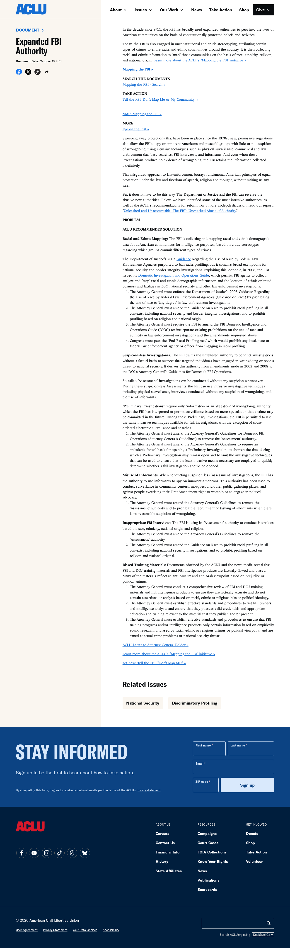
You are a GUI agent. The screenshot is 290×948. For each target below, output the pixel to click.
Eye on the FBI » (136, 129)
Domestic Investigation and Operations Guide (173, 275)
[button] (37, 72)
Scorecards (207, 889)
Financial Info (167, 852)
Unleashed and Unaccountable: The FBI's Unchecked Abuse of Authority (180, 210)
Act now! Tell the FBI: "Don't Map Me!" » (154, 663)
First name (203, 745)
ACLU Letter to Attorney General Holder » (155, 644)
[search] (268, 923)
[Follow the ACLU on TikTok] (59, 853)
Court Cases (208, 843)
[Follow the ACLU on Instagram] (46, 853)
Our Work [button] (169, 9)
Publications (208, 880)
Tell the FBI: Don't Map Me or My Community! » (160, 99)
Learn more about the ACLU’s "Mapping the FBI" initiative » (199, 60)
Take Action (220, 9)
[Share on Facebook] (19, 73)
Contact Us (165, 843)
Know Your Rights (213, 861)
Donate (252, 833)
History (162, 861)
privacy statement (149, 790)
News (196, 9)
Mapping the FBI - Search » (144, 84)
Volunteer (254, 861)
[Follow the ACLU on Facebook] (21, 853)
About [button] (116, 9)
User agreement (27, 930)
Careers (162, 833)
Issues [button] (141, 9)
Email (199, 763)
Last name (237, 745)
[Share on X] (28, 73)
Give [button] (261, 9)
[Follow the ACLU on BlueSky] (84, 853)
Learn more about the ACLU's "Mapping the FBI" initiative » (169, 653)
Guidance (183, 259)
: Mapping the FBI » (142, 114)
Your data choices (85, 930)
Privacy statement (55, 930)
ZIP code (202, 781)
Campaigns (207, 833)
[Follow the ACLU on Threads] (72, 853)
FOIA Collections (212, 852)
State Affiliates (169, 871)
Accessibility (111, 930)
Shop (244, 9)
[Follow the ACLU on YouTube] (34, 853)
